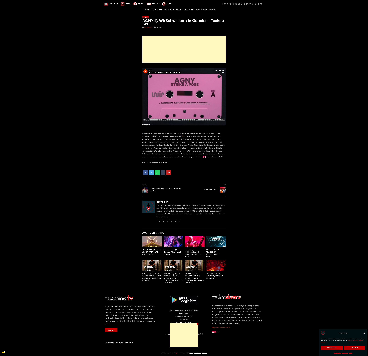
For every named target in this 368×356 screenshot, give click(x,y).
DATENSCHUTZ (197, 353)
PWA (260, 320)
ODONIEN (175, 9)
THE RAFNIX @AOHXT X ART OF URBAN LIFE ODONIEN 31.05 (151, 252)
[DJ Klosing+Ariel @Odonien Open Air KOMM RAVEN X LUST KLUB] (194, 241)
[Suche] (261, 3)
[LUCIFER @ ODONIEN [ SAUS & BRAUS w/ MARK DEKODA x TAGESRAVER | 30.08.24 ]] (152, 265)
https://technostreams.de (221, 328)
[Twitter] (225, 3)
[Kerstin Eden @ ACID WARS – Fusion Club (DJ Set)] (145, 190)
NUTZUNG (204, 353)
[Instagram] (236, 3)
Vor (225, 184)
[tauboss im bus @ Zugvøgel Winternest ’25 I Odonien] (173, 241)
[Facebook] (222, 3)
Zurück (144, 184)
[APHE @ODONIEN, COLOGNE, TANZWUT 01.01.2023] (216, 265)
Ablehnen (354, 348)
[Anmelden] (258, 3)
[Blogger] (238, 3)
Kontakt (350, 353)
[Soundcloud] (250, 3)
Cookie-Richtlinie (337, 353)
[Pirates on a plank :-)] (223, 190)
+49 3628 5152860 (185, 322)
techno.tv (111, 306)
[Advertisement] (184, 49)
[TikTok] (241, 3)
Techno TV (148, 27)
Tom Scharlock (184, 313)
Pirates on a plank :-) (211, 190)
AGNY (164, 163)
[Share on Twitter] (151, 172)
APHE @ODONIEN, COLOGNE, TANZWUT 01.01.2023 (214, 276)
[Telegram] (244, 3)
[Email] (179, 221)
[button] (364, 333)
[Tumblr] (227, 3)
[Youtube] (233, 3)
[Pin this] (168, 172)
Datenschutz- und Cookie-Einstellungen (119, 343)
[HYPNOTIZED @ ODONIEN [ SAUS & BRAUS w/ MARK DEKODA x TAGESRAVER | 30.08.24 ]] (194, 265)
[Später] (255, 3)
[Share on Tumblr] (163, 172)
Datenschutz (345, 353)
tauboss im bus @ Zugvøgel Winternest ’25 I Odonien (173, 252)
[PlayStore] (247, 3)
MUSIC (163, 9)
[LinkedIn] (167, 221)
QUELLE (145, 163)
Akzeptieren (332, 348)
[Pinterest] (230, 3)
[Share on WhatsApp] (157, 172)
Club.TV (191, 353)
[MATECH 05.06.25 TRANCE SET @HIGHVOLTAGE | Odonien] (216, 241)
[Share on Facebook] (145, 172)
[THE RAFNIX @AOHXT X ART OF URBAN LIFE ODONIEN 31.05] (152, 241)
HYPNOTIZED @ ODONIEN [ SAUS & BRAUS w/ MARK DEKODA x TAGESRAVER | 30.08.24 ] (194, 278)
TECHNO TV (149, 9)
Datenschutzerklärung (352, 340)
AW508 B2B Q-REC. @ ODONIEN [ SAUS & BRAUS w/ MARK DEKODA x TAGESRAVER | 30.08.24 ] (173, 278)
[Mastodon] (252, 3)
